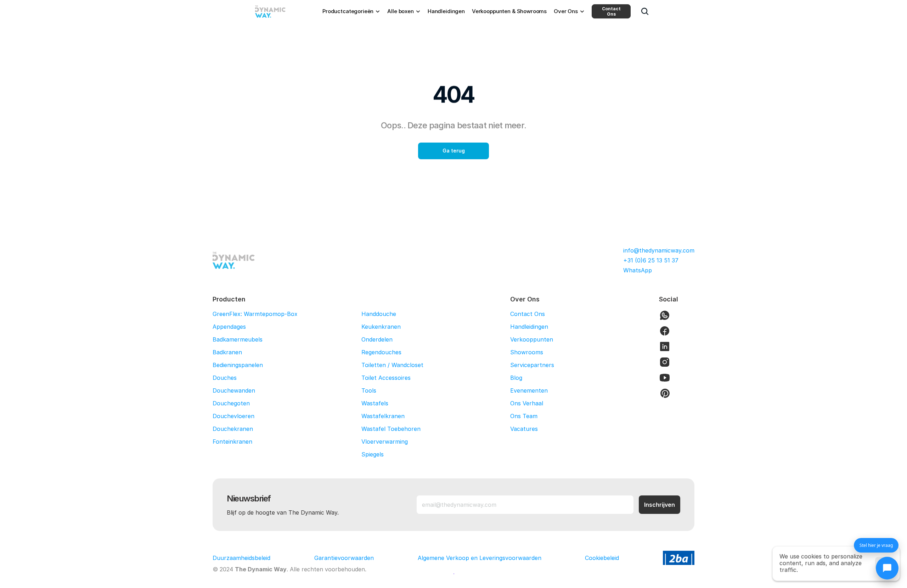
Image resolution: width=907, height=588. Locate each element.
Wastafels (374, 403)
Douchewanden (234, 390)
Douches (225, 377)
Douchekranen (233, 428)
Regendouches (381, 352)
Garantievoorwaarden (344, 557)
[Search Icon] (645, 11)
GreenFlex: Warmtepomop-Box (255, 313)
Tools (368, 390)
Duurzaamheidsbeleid (241, 557)
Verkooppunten (531, 339)
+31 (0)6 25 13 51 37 (650, 260)
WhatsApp (637, 270)
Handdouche (378, 313)
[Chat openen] (887, 568)
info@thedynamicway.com (658, 250)
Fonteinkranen (232, 441)
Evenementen (529, 390)
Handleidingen (529, 326)
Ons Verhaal (526, 403)
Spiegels (372, 454)
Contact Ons (611, 11)
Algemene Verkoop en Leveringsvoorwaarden (479, 557)
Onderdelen (377, 339)
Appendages (229, 326)
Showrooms (526, 352)
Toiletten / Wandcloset (392, 364)
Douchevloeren (233, 416)
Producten (229, 299)
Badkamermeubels (238, 339)
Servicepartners (532, 364)
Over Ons (525, 299)
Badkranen (227, 352)
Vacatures (524, 428)
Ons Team (523, 416)
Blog (516, 377)
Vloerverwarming (384, 441)
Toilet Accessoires (386, 377)
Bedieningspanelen (238, 364)
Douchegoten (231, 403)
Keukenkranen (381, 326)
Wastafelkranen (383, 416)
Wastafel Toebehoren (391, 428)
